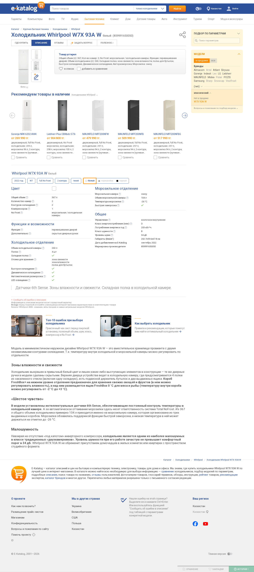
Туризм (197, 19)
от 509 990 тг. (127, 138)
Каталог (15, 29)
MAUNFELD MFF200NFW (95, 134)
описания (51, 474)
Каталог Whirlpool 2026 (22, 307)
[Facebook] (195, 523)
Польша (76, 523)
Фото (52, 19)
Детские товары (146, 19)
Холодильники (60, 29)
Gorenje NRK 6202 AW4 (23, 134)
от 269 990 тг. (20, 138)
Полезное (107, 43)
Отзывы (59, 43)
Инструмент (180, 19)
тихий (76, 180)
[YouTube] (205, 524)
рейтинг (203, 474)
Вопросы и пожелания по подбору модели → (216, 108)
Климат (114, 19)
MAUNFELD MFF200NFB (131, 134)
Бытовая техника (94, 19)
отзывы (96, 474)
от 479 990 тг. (91, 138)
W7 (31, 180)
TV (63, 19)
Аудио (74, 19)
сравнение (167, 471)
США (75, 517)
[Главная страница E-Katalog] (28, 8)
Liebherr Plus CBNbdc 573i (61, 134)
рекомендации (229, 474)
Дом (127, 19)
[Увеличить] (23, 66)
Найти (177, 8)
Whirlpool (75, 29)
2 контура (62, 180)
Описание (41, 43)
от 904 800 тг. (56, 138)
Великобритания (81, 511)
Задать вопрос (83, 43)
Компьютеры (35, 19)
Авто (164, 19)
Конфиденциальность (24, 523)
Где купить (21, 43)
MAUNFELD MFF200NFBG (167, 134)
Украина (76, 506)
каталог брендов (55, 478)
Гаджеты (16, 19)
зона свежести (60, 259)
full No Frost (45, 180)
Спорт (211, 19)
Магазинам (17, 517)
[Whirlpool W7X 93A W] (36, 54)
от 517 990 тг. (162, 138)
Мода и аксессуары (232, 19)
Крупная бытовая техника (36, 29)
